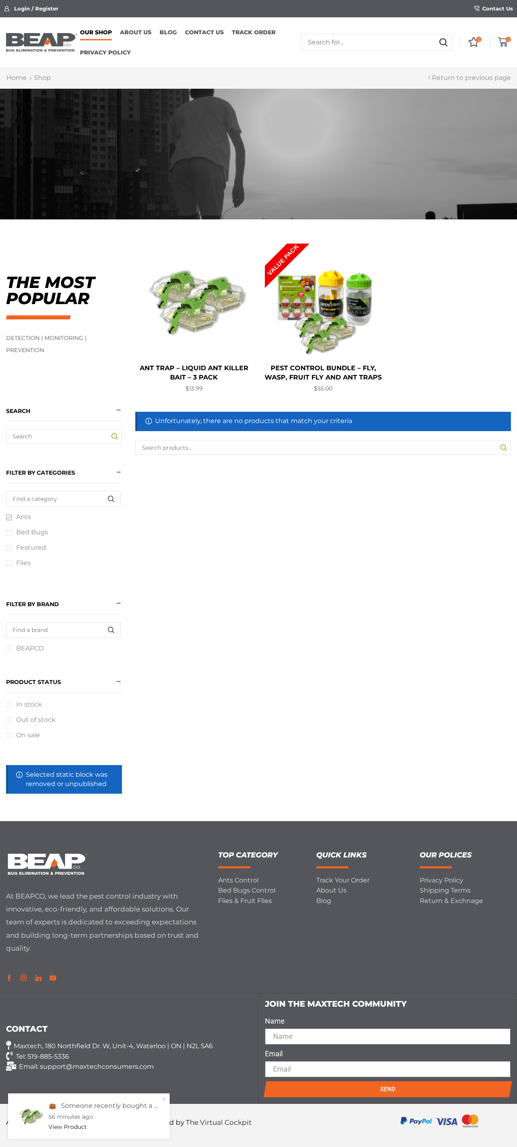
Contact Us (497, 8)
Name (275, 1021)
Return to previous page (471, 77)
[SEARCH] (503, 447)
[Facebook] (9, 978)
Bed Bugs (32, 532)
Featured (31, 547)
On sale (28, 735)
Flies (23, 563)
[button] (31, 8)
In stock (29, 704)
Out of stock (36, 720)
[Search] (443, 42)
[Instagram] (24, 978)
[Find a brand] (110, 630)
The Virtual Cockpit (219, 1122)
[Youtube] (53, 978)
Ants (23, 517)
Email (274, 1053)
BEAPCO (30, 648)
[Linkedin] (38, 978)
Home (16, 77)
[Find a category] (110, 498)
